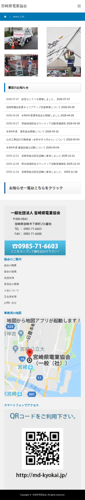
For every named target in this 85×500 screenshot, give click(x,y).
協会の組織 (10, 271)
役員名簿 (9, 277)
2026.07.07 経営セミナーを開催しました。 (31, 99)
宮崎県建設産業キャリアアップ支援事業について (33, 107)
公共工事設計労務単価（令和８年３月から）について (36, 139)
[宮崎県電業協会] (14, 6)
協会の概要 (10, 265)
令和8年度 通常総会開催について (25, 131)
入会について (11, 290)
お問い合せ (10, 302)
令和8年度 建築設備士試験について (25, 147)
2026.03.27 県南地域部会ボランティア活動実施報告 (36, 123)
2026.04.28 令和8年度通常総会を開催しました (33, 115)
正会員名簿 (10, 296)
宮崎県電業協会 (39, 495)
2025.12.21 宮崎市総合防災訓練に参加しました (33, 155)
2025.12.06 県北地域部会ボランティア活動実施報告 (36, 163)
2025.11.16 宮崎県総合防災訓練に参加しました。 (35, 171)
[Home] (5, 16)
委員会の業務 (11, 284)
